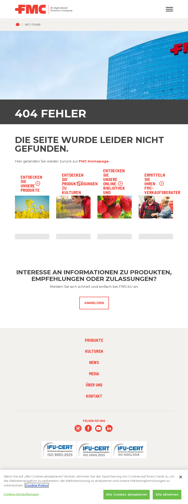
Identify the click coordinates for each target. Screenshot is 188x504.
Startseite (19, 24)
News (94, 362)
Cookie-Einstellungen (21, 494)
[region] (94, 487)
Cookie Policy (36, 485)
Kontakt (94, 396)
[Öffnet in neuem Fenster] (58, 449)
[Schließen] (181, 477)
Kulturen (94, 351)
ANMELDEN (94, 303)
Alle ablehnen (167, 494)
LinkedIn (109, 428)
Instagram (78, 428)
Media (94, 373)
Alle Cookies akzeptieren (126, 494)
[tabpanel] (94, 77)
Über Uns (94, 384)
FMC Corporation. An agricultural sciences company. (73, 9)
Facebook (88, 428)
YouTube (98, 428)
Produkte (94, 340)
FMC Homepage (94, 161)
